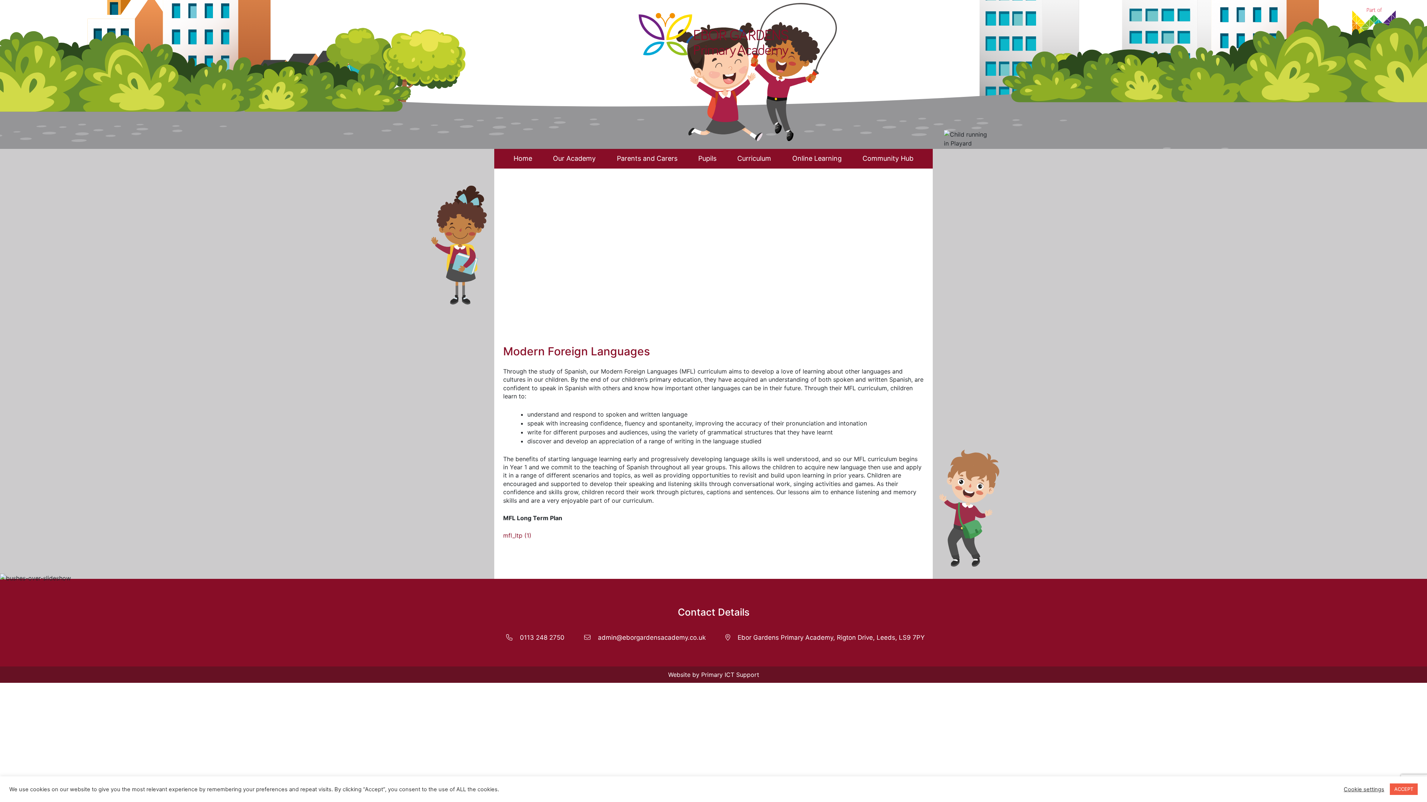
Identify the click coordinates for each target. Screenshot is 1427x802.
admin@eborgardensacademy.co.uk (652, 637)
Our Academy (574, 158)
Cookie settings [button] (1364, 789)
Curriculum (754, 158)
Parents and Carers (647, 158)
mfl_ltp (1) (517, 535)
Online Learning (817, 158)
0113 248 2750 (542, 637)
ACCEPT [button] (1403, 789)
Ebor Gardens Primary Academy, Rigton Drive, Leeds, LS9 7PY (831, 637)
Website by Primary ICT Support (713, 674)
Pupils (707, 158)
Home (523, 158)
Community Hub (888, 158)
